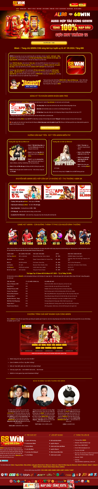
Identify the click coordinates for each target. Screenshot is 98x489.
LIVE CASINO (45, 8)
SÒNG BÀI (52, 8)
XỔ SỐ (56, 8)
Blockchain (63, 8)
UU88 (49, 470)
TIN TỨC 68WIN (77, 8)
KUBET (62, 470)
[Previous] (13, 192)
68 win (26, 201)
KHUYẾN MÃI (70, 8)
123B (42, 470)
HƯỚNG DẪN (23, 8)
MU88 (58, 470)
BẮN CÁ (30, 8)
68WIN (17, 8)
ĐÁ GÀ (34, 8)
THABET (71, 470)
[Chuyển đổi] (8, 359)
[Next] (87, 192)
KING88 (54, 470)
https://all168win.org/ (72, 80)
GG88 (45, 470)
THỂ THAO (39, 8)
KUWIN (67, 470)
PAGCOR (15, 63)
